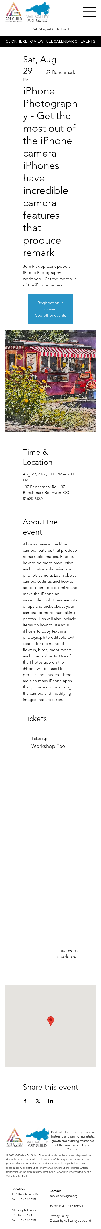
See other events (50, 315)
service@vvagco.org (63, 1196)
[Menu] (89, 11)
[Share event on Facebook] (25, 1101)
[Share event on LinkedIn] (50, 1101)
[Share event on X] (37, 1101)
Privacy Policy (60, 1216)
